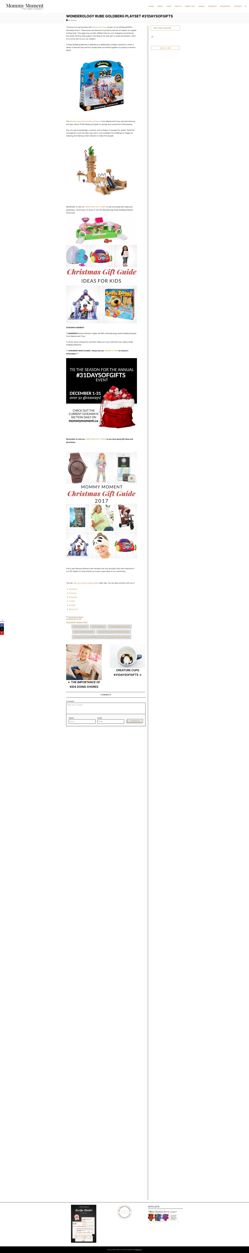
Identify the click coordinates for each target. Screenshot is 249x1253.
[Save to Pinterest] (2, 633)
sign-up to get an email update (86, 583)
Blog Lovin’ (73, 609)
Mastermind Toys (99, 27)
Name (71, 718)
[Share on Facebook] (2, 625)
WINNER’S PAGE (111, 351)
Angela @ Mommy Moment (75, 616)
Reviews (85, 622)
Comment (70, 701)
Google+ (72, 605)
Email (99, 718)
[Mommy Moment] (34, 6)
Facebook (73, 589)
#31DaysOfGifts (70, 622)
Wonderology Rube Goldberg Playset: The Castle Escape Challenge (101, 637)
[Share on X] (2, 629)
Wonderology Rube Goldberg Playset (85, 121)
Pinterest (72, 593)
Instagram (73, 597)
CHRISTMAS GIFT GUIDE (95, 207)
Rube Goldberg (98, 627)
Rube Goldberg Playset (83, 632)
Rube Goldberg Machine (120, 627)
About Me (165, 48)
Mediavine (138, 1249)
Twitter (72, 601)
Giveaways (79, 622)
